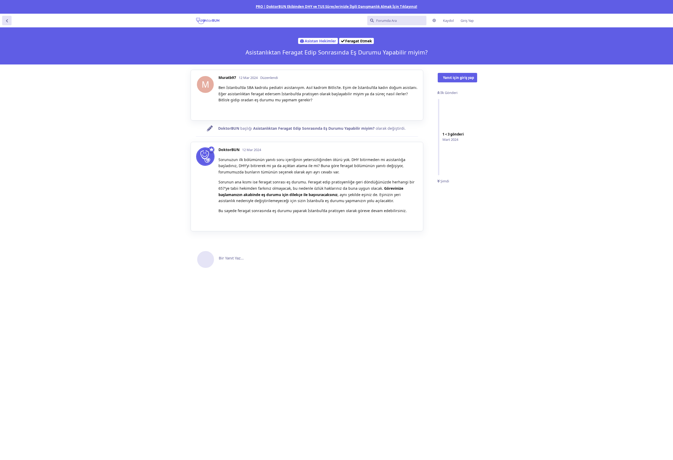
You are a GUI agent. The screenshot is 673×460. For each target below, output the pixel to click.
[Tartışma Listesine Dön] (7, 20)
